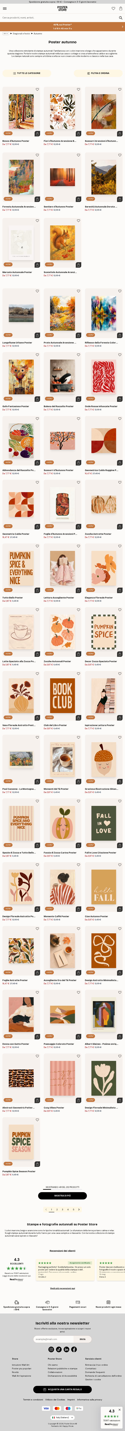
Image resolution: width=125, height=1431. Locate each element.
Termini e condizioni (33, 1399)
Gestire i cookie (93, 1379)
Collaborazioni (55, 1372)
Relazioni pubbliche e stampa (62, 1368)
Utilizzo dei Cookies (55, 1399)
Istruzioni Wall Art (20, 1364)
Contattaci (90, 1368)
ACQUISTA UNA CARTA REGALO (65, 1389)
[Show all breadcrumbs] (5, 33)
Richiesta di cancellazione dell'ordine (103, 1375)
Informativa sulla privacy (89, 1399)
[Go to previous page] (46, 1209)
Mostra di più (62, 1195)
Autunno (38, 33)
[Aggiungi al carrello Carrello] (37, 133)
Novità (15, 1372)
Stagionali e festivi (21, 33)
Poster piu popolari (21, 1368)
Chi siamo (53, 1364)
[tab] (113, 8)
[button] (112, 1418)
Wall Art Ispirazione (21, 1375)
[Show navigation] (4, 8)
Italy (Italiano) (62, 1417)
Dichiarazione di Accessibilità (62, 1375)
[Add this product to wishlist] (37, 89)
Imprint (71, 1399)
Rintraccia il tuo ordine (96, 1364)
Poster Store (69, 1424)
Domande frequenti (95, 1372)
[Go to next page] (79, 1209)
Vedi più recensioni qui (62, 1288)
